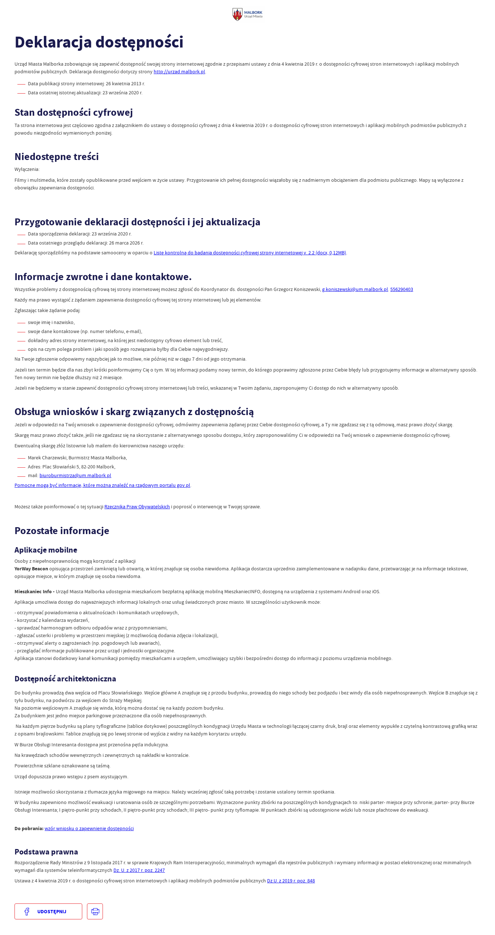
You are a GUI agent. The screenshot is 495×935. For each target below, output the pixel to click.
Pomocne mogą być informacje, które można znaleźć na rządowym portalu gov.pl (102, 485)
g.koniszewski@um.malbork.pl (355, 289)
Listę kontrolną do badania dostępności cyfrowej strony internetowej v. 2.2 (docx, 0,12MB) (250, 252)
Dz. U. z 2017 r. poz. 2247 (139, 870)
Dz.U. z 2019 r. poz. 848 (291, 880)
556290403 (401, 289)
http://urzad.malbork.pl (179, 71)
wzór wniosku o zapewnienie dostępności (89, 828)
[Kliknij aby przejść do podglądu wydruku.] (95, 911)
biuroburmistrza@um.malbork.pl (75, 475)
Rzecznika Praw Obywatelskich (137, 506)
